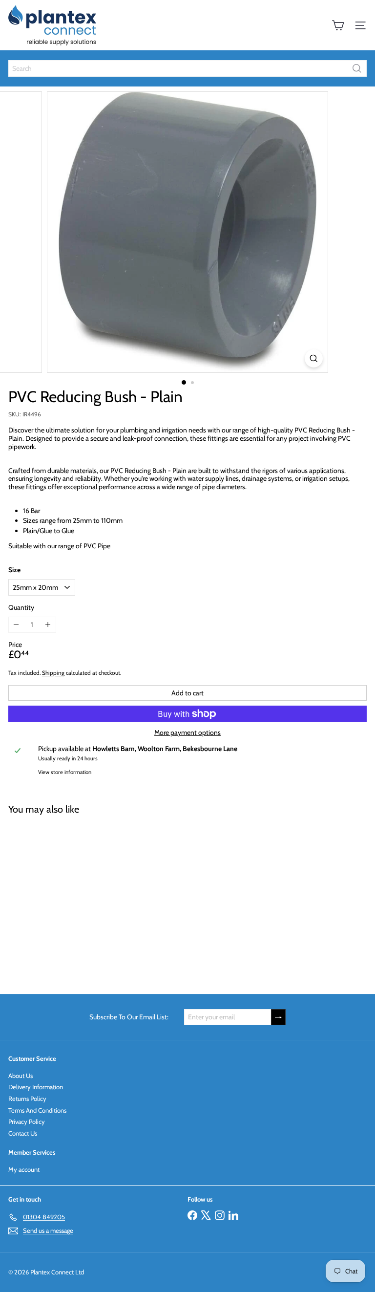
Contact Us (22, 1133)
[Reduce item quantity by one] (16, 625)
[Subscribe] (278, 1017)
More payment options (187, 733)
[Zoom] (314, 358)
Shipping (53, 672)
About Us (20, 1075)
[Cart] (338, 25)
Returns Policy (27, 1098)
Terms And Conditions (37, 1110)
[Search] (357, 68)
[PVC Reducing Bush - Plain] (69, 898)
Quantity (21, 607)
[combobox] (187, 68)
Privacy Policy (26, 1121)
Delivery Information (35, 1087)
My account (24, 1169)
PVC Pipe (96, 545)
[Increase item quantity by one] (48, 625)
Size (14, 570)
